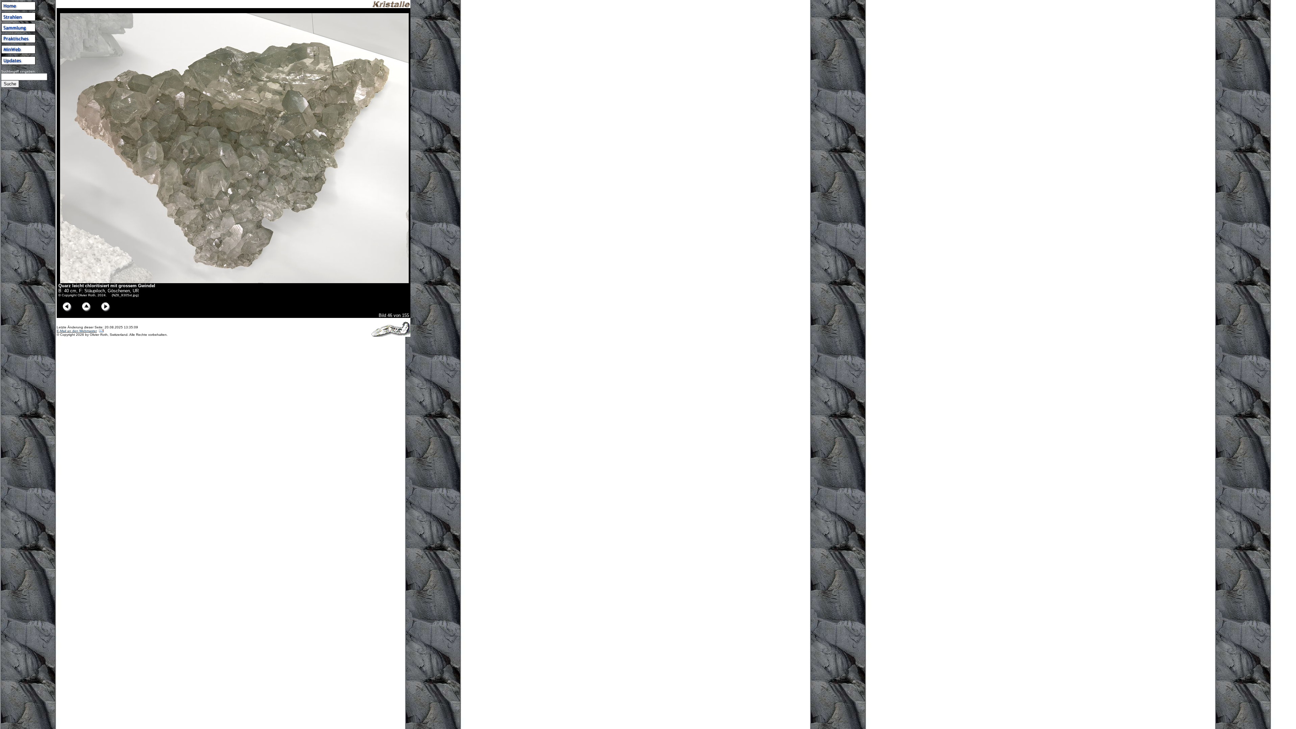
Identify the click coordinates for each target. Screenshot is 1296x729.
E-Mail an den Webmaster (77, 331)
